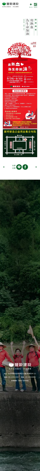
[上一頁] (4, 167)
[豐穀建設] (11, 5)
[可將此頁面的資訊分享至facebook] (25, 167)
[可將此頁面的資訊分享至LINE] (19, 167)
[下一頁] (35, 167)
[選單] (35, 4)
